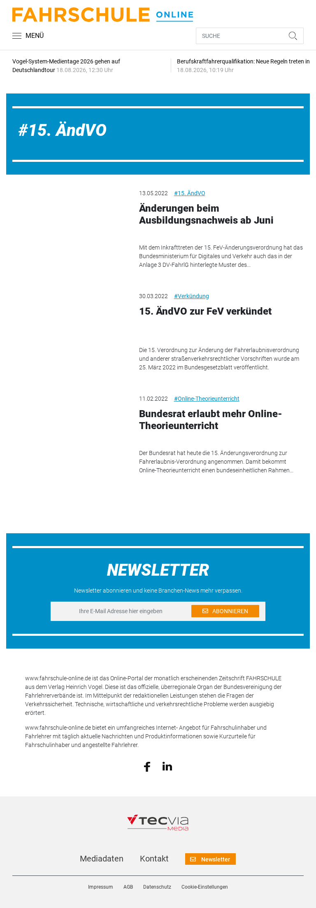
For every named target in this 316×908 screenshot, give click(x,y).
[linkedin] (167, 766)
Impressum (100, 887)
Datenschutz (157, 887)
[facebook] (147, 766)
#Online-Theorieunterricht (206, 398)
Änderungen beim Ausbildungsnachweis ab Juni (206, 214)
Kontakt (154, 859)
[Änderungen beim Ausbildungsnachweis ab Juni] (69, 219)
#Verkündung (191, 296)
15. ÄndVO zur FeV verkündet (205, 311)
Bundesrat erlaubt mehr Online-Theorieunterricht (210, 420)
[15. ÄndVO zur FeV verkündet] (69, 322)
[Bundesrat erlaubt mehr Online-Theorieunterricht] (69, 424)
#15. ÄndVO (189, 193)
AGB (128, 887)
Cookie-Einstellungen (204, 887)
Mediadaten (101, 859)
